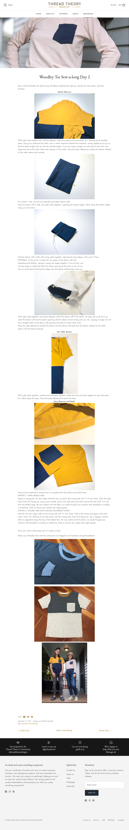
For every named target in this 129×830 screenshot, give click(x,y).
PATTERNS (63, 13)
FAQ (68, 778)
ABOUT (75, 13)
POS (22, 820)
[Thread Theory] (64, 5)
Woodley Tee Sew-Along (30, 723)
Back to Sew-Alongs (64, 730)
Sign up (91, 793)
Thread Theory (15, 820)
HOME (38, 13)
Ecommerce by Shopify (34, 820)
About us (70, 774)
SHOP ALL (50, 13)
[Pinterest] (13, 792)
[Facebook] (6, 792)
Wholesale (71, 782)
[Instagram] (10, 792)
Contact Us (71, 770)
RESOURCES (88, 13)
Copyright (71, 786)
